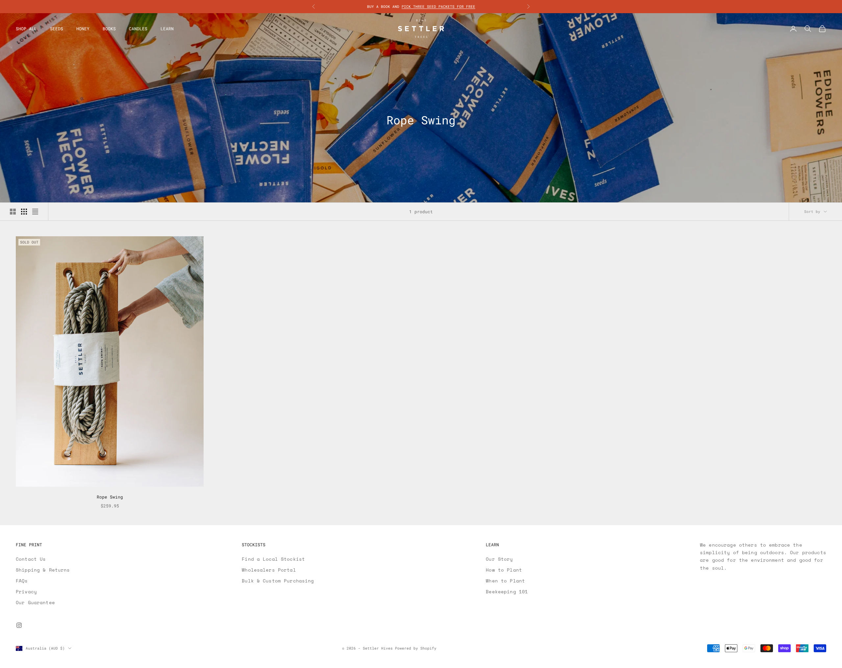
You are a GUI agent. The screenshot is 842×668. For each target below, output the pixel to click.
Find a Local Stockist (273, 558)
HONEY (82, 29)
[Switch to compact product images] (35, 211)
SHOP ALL (26, 29)
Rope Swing (110, 497)
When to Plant (505, 580)
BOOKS (109, 29)
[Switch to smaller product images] (24, 211)
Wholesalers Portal (269, 569)
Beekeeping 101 (507, 591)
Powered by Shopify (415, 648)
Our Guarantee (35, 602)
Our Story (499, 558)
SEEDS (56, 29)
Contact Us (31, 558)
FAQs (22, 580)
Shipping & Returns (43, 569)
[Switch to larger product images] (13, 211)
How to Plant (504, 569)
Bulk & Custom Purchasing (278, 580)
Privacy (26, 591)
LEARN (167, 29)
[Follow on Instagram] (19, 625)
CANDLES (138, 29)
